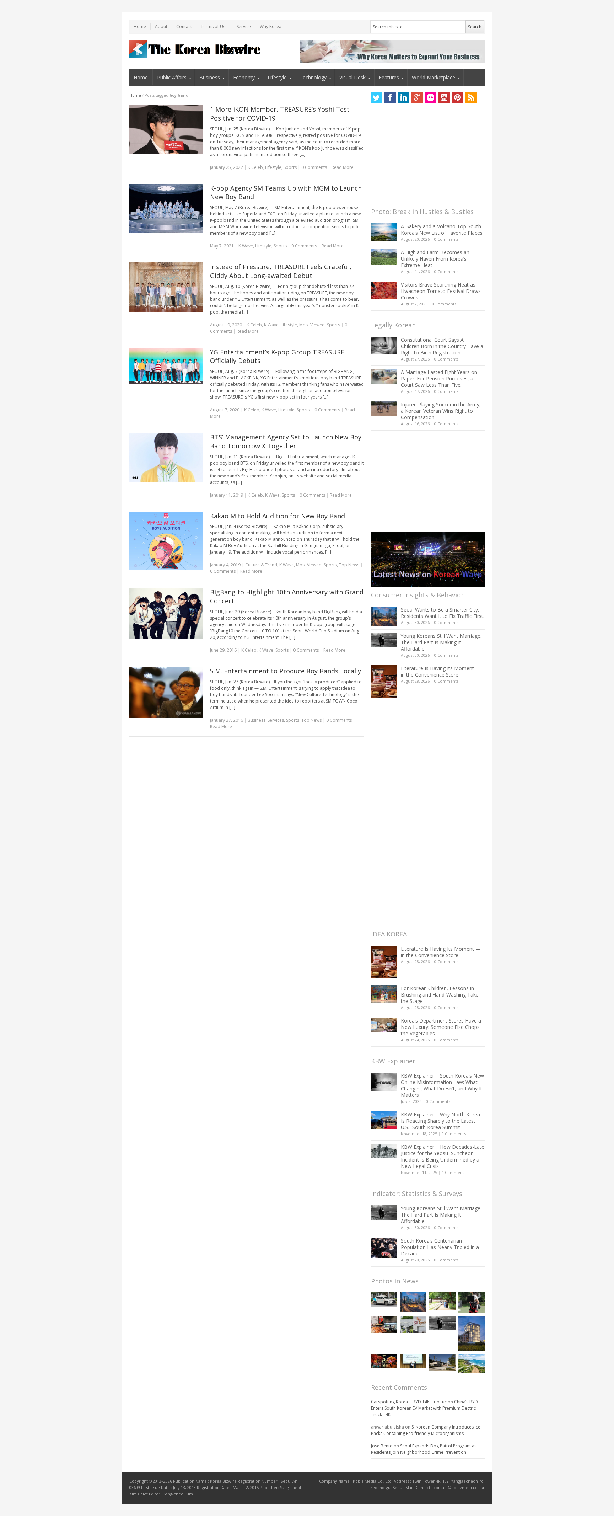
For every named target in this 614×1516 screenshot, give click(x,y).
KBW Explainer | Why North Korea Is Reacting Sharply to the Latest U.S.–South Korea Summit (440, 1121)
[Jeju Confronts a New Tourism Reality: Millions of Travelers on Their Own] (471, 1363)
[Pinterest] (457, 97)
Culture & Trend (261, 565)
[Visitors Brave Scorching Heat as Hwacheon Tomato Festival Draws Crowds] (384, 290)
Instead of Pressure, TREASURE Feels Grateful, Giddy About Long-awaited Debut (280, 271)
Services (276, 720)
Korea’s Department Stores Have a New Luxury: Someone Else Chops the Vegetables (441, 1027)
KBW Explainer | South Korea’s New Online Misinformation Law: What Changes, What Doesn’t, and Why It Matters (442, 1085)
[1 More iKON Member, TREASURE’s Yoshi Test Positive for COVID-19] (166, 129)
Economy (244, 77)
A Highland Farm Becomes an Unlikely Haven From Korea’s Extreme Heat (435, 258)
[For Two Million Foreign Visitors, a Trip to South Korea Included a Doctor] (442, 1301)
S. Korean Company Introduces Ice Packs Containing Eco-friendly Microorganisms (425, 1430)
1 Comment (453, 1172)
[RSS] (471, 97)
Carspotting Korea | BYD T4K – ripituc (409, 1402)
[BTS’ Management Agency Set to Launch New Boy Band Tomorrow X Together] (166, 457)
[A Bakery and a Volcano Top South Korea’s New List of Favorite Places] (384, 232)
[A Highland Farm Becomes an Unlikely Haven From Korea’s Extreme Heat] (384, 257)
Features (389, 77)
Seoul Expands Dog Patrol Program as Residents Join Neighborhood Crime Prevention (423, 1449)
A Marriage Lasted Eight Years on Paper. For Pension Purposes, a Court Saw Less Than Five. (439, 378)
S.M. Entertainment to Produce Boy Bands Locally (285, 671)
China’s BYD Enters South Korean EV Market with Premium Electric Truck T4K (424, 1408)
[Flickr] (430, 97)
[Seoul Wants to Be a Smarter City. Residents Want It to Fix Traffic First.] (384, 616)
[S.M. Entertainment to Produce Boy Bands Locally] (166, 692)
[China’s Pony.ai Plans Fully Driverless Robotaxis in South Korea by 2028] (384, 1299)
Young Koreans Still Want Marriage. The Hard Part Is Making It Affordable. (441, 642)
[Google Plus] (417, 97)
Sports (290, 167)
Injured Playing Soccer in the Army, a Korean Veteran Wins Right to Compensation (441, 411)
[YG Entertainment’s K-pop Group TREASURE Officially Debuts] (166, 366)
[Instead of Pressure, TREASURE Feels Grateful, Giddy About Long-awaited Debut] (166, 287)
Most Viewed (312, 325)
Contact (184, 26)
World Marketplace (433, 77)
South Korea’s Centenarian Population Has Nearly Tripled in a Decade (440, 1247)
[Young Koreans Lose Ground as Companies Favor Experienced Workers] (471, 1302)
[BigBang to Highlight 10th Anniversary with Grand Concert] (166, 613)
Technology (313, 77)
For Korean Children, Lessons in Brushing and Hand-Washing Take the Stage (440, 994)
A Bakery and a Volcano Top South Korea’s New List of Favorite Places (442, 229)
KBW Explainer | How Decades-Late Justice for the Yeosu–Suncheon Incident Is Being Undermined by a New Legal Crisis (442, 1156)
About (161, 26)
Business (209, 77)
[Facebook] (390, 97)
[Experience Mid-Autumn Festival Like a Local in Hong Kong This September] (384, 1361)
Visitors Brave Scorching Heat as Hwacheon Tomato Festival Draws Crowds (441, 291)
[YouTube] (444, 97)
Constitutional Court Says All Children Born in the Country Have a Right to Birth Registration (442, 346)
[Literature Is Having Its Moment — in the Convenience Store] (384, 681)
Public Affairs (172, 77)
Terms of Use (214, 26)
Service (244, 26)
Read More (343, 167)
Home (140, 26)
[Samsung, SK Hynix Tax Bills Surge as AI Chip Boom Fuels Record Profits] (413, 1324)
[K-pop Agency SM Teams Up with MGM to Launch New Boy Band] (166, 208)
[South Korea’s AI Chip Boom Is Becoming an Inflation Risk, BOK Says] (384, 1324)
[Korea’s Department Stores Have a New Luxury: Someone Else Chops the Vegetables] (384, 1025)
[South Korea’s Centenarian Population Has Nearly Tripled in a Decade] (384, 1248)
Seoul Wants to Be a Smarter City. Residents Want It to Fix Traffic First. (442, 612)
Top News (349, 565)
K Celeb (255, 167)
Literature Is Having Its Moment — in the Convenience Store (441, 671)
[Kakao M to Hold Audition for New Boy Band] (166, 541)
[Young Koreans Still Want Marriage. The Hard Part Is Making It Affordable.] (384, 640)
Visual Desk (352, 77)
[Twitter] (376, 97)
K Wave (245, 246)
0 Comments (446, 239)
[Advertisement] (424, 157)
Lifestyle (277, 77)
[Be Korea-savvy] (196, 49)
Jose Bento (382, 1446)
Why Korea (270, 26)
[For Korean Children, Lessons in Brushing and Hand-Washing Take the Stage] (384, 994)
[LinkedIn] (403, 97)
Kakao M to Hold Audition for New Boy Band (277, 516)
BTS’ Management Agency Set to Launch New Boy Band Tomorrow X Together (285, 441)
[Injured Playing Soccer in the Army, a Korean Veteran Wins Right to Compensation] (384, 408)
